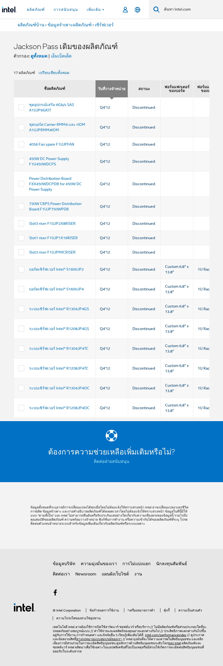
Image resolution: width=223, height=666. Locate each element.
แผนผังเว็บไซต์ (115, 574)
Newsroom (85, 574)
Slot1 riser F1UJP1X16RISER (53, 237)
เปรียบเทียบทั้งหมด (54, 72)
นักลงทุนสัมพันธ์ (171, 563)
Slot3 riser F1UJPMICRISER (52, 252)
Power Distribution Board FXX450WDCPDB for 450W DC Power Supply (55, 184)
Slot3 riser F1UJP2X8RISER (52, 223)
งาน (138, 574)
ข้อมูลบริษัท (64, 563)
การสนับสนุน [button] (66, 9)
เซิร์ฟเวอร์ (104, 25)
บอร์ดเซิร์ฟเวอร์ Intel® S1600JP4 (56, 289)
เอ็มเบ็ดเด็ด (61, 56)
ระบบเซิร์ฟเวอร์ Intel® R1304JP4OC (59, 388)
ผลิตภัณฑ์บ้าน (31, 25)
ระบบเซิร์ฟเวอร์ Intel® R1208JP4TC (58, 368)
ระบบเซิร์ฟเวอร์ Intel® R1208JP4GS (59, 328)
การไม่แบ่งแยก (136, 563)
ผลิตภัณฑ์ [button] (36, 9)
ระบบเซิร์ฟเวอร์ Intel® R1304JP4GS (59, 308)
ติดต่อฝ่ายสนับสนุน (111, 461)
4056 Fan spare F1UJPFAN (51, 144)
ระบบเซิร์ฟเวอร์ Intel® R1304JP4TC (58, 348)
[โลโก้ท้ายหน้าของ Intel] (24, 607)
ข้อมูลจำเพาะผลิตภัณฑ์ (70, 25)
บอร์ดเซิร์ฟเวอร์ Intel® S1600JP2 (56, 269)
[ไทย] (137, 9)
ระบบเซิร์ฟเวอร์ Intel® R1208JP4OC (59, 407)
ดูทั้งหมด (39, 56)
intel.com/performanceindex (165, 635)
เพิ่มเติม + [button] (95, 9)
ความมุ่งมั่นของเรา (99, 563)
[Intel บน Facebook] (55, 593)
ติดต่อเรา (61, 574)
